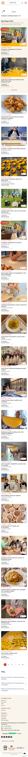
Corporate (3, 718)
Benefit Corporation (21, 752)
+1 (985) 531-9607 (7, 728)
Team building (4, 720)
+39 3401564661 (7, 726)
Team (2, 703)
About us (3, 700)
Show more (14, 90)
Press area (3, 702)
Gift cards (3, 716)
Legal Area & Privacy (14, 754)
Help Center (4, 715)
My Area (3, 710)
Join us (3, 705)
